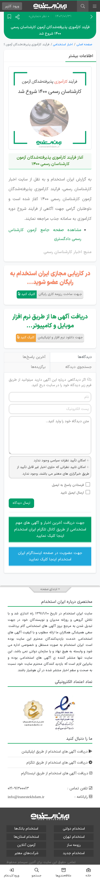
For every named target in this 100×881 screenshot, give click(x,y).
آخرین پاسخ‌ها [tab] (34, 357)
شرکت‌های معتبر (26, 853)
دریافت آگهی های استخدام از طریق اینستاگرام (55, 773)
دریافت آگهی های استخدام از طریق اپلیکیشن (55, 751)
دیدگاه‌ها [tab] (85, 357)
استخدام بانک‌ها (26, 828)
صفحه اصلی (84, 44)
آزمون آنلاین (26, 845)
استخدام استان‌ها (26, 837)
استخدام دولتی (74, 828)
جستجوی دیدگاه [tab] (78, 367)
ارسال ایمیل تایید (72, 492)
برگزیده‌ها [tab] (38, 367)
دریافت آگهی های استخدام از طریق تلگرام (57, 762)
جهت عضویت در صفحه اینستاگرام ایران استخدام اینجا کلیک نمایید (50, 556)
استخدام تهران (74, 837)
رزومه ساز (74, 845)
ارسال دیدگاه (21, 503)
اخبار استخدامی (63, 44)
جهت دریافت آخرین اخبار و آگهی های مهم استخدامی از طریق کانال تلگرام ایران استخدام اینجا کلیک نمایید (50, 529)
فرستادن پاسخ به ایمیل (68, 485)
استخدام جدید (74, 853)
